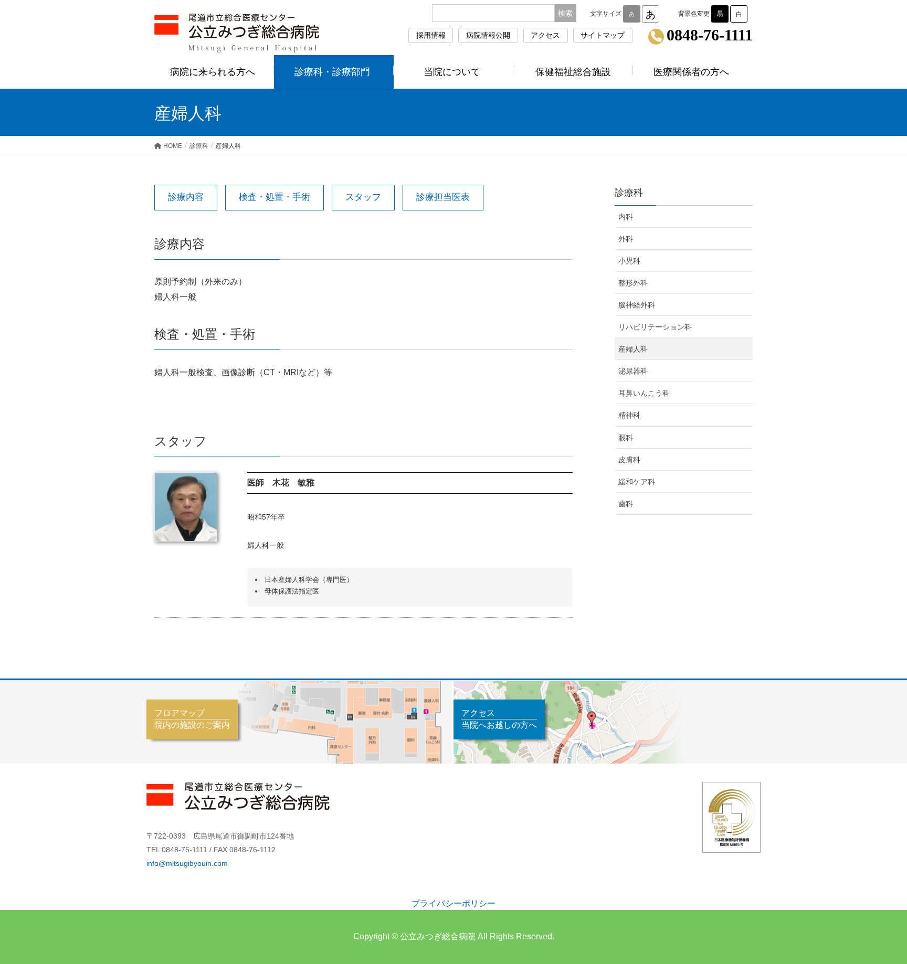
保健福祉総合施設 (573, 72)
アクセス (545, 35)
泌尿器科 (633, 371)
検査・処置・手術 (274, 197)
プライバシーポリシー (453, 903)
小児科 (629, 261)
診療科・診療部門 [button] (332, 72)
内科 (625, 217)
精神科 (629, 415)
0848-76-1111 (710, 36)
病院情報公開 (488, 35)
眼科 (625, 437)
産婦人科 (633, 349)
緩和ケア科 (636, 482)
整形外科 (633, 283)
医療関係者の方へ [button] (691, 72)
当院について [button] (452, 72)
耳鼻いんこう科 (644, 393)
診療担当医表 (443, 197)
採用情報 (431, 35)
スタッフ (363, 197)
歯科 (625, 504)
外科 (625, 239)
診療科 (629, 192)
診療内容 (186, 197)
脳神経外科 (636, 305)
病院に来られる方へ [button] (212, 72)
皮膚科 (629, 459)
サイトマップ (603, 35)
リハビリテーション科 (655, 327)
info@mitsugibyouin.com (187, 863)
